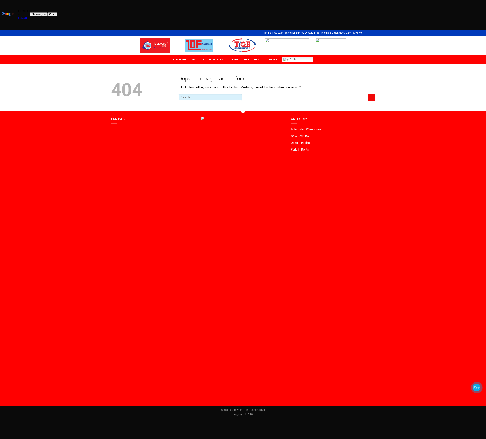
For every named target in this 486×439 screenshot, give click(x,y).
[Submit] (371, 97)
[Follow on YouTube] (373, 33)
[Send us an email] (369, 33)
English (293, 59)
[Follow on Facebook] (366, 33)
